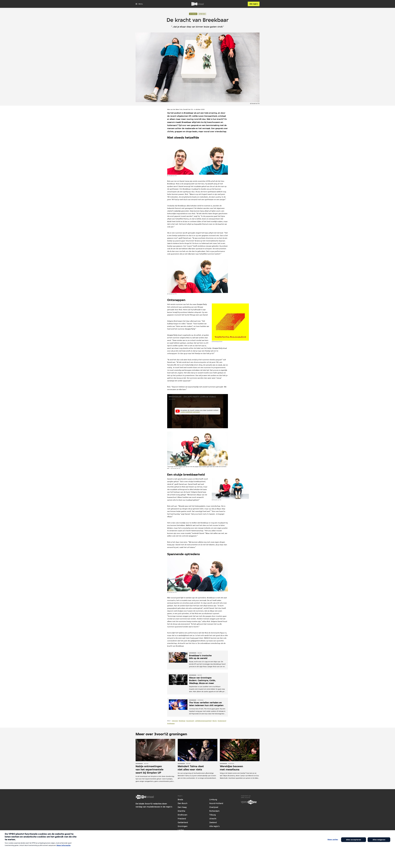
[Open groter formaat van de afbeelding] (197, 158)
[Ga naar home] (197, 4)
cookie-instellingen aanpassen (190, 412)
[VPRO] (249, 802)
